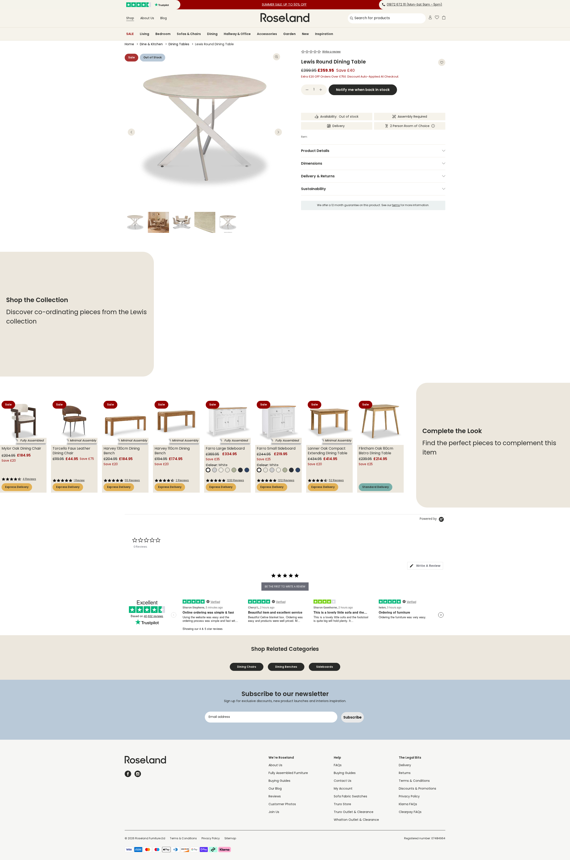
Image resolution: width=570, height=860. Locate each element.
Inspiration (324, 34)
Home (129, 44)
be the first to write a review (285, 586)
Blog (163, 18)
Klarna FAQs (408, 804)
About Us (147, 18)
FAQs (338, 765)
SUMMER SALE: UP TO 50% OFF (284, 4)
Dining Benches (286, 667)
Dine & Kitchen (151, 44)
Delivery (405, 765)
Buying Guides (279, 781)
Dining (212, 34)
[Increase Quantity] (321, 89)
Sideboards (324, 667)
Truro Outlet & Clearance (353, 812)
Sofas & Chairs (189, 34)
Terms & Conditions (414, 781)
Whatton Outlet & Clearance (356, 820)
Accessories (267, 34)
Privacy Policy (409, 796)
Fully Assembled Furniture (288, 773)
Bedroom (163, 34)
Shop (130, 18)
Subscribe (352, 717)
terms (396, 205)
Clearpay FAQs (410, 812)
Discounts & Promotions (417, 788)
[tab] (425, 566)
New (305, 34)
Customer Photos (282, 804)
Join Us (274, 812)
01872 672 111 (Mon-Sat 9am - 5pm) (414, 4)
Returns (405, 773)
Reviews (275, 796)
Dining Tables (179, 44)
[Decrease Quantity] (307, 89)
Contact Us (342, 781)
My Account (343, 788)
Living (144, 34)
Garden (289, 34)
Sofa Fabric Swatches (350, 796)
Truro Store (342, 804)
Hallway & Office (237, 34)
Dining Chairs (246, 667)
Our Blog (275, 788)
